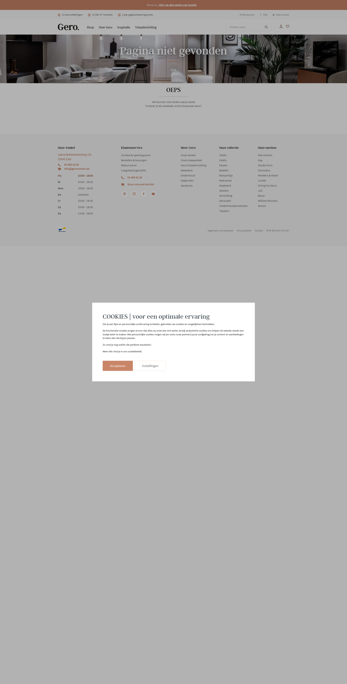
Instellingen (150, 366)
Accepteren (117, 366)
